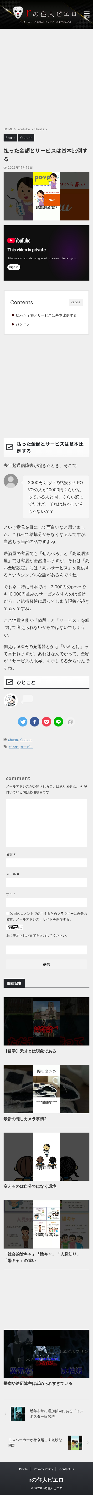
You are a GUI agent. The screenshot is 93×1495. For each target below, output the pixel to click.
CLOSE (75, 302)
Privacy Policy (43, 1469)
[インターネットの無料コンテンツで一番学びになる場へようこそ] (46, 14)
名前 (11, 854)
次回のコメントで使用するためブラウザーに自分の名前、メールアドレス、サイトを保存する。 (46, 916)
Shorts (13, 740)
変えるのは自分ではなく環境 (30, 1186)
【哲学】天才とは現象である (30, 1051)
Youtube (26, 740)
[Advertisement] (46, 75)
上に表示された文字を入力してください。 (37, 935)
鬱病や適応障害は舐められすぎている (38, 1383)
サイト (11, 894)
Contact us (66, 1469)
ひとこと (23, 324)
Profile (23, 1469)
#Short (14, 747)
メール (12, 874)
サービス (27, 747)
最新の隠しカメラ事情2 (25, 1118)
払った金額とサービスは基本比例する (46, 315)
